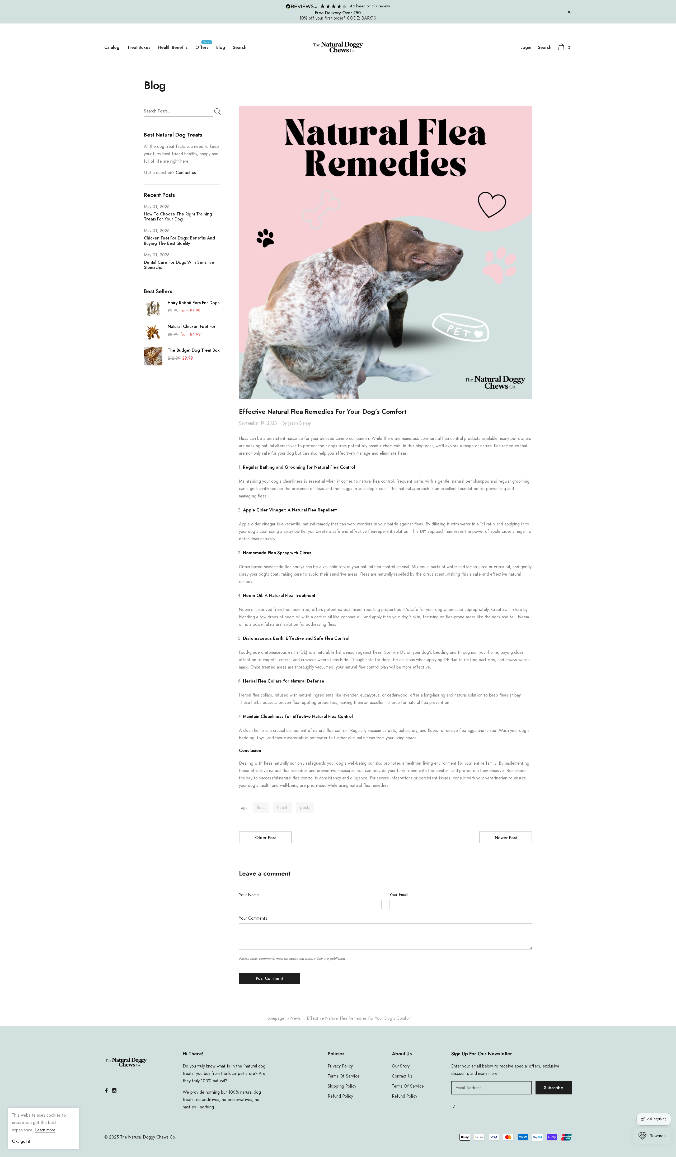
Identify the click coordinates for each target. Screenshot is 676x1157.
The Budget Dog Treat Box (194, 350)
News (295, 1018)
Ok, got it (21, 1141)
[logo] (338, 47)
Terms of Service (344, 1076)
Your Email (398, 895)
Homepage (274, 1018)
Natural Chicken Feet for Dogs (191, 327)
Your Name (249, 895)
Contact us (186, 173)
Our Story (401, 1066)
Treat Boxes (138, 47)
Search (239, 47)
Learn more (45, 1130)
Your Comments (253, 918)
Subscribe (553, 1088)
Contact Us (402, 1076)
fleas (261, 808)
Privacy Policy (340, 1066)
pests (305, 808)
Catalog (111, 47)
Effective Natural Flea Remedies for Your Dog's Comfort (322, 412)
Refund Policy (340, 1096)
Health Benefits (172, 47)
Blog (220, 47)
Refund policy (404, 1096)
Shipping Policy (342, 1086)
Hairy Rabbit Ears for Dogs (193, 303)
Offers (201, 47)
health (282, 808)
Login (525, 47)
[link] (153, 308)
